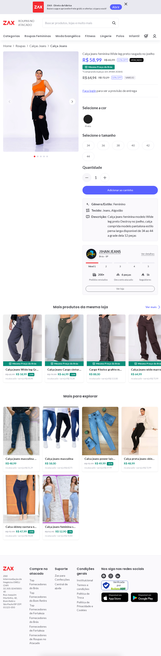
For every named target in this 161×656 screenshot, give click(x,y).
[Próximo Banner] (72, 101)
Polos (120, 36)
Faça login (89, 91)
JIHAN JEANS (110, 251)
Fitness (90, 36)
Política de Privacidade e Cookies (85, 606)
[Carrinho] (146, 36)
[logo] (12, 569)
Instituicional (85, 580)
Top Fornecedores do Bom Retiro (38, 596)
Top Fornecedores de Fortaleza (38, 609)
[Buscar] (114, 23)
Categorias (11, 36)
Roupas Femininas (38, 36)
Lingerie (106, 36)
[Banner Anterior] (9, 101)
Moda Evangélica (68, 36)
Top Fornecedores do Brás (38, 584)
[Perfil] (155, 36)
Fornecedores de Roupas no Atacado (38, 639)
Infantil (134, 36)
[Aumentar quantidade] (105, 177)
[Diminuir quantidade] (86, 177)
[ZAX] (8, 23)
